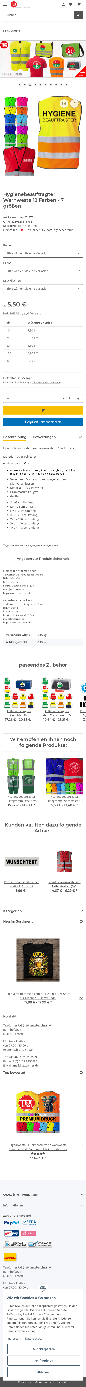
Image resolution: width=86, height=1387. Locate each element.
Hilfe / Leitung (27, 226)
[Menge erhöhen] (78, 398)
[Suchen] (78, 15)
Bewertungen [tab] (44, 437)
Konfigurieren (43, 1360)
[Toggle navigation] (5, 2)
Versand (35, 313)
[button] (63, 4)
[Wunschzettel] (71, 4)
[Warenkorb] (79, 4)
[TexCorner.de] (20, 4)
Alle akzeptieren (44, 1349)
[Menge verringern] (7, 398)
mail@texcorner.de (26, 1065)
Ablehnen (43, 1372)
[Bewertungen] (38, 1153)
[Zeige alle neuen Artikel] (81, 921)
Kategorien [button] (12, 911)
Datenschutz (33, 1338)
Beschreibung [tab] (14, 437)
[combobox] (43, 253)
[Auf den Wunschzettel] (74, 103)
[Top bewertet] (81, 1073)
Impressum (14, 1338)
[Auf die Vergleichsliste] (64, 103)
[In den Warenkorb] (6, 93)
